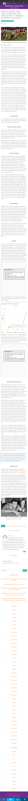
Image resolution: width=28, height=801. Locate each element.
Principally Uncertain (14, 6)
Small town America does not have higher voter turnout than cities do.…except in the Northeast (14, 588)
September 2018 (14, 650)
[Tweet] (10, 799)
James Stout (11, 535)
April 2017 (14, 713)
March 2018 (14, 673)
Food (14, 766)
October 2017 (14, 691)
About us (6, 794)
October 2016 (14, 735)
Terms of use (21, 794)
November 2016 (14, 732)
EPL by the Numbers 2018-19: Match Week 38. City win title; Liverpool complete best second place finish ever (14, 594)
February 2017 (14, 721)
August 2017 (14, 698)
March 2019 (14, 628)
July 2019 (14, 613)
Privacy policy (16, 794)
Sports (12, 20)
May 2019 (14, 621)
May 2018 (14, 665)
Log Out (23, 3)
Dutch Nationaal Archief (16, 519)
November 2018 (14, 643)
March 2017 (14, 717)
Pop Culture (14, 781)
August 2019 (14, 610)
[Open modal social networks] (24, 799)
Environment (14, 762)
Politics (8, 20)
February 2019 (14, 632)
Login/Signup (14, 3)
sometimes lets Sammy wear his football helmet (16, 472)
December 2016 (14, 728)
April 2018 (14, 669)
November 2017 (14, 687)
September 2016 (14, 739)
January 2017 (14, 724)
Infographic (14, 770)
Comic (14, 758)
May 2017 (14, 710)
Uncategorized (14, 788)
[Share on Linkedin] (17, 799)
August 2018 (14, 654)
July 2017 (14, 702)
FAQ (12, 794)
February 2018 (14, 676)
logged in (9, 563)
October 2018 (14, 647)
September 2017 (14, 695)
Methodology (4, 20)
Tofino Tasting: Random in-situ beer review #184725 (14, 584)
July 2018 (14, 658)
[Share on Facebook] (3, 799)
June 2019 (14, 617)
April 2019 (14, 624)
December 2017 (14, 684)
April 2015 (14, 743)
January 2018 (14, 680)
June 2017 (14, 706)
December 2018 (14, 639)
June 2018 (14, 661)
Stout (10, 45)
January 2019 (14, 636)
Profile (19, 3)
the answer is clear (13, 450)
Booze (14, 755)
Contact (10, 794)
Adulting (14, 751)
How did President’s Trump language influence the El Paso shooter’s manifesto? (14, 579)
